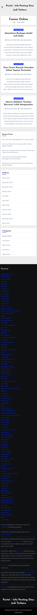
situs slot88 (5, 520)
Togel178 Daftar (6, 374)
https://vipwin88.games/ (9, 337)
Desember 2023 (7, 182)
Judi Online (6, 240)
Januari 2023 (6, 214)
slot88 (3, 352)
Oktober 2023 (6, 191)
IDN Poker (4, 379)
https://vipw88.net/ (7, 308)
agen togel (4, 386)
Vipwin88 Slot (5, 330)
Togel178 (4, 332)
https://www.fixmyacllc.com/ (10, 311)
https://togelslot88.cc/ (8, 325)
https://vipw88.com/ (7, 342)
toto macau (4, 383)
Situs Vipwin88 (6, 510)
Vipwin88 (4, 281)
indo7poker (4, 393)
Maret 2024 (6, 178)
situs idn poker (5, 476)
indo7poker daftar (7, 469)
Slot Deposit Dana (6, 320)
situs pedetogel (6, 369)
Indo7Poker (4, 439)
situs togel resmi (6, 362)
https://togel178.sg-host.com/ (11, 415)
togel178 (3, 284)
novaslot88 (4, 357)
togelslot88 (4, 403)
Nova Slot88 (5, 291)
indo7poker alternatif (8, 430)
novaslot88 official (7, 498)
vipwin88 (4, 286)
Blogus (28, 610)
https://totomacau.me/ (8, 359)
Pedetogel (4, 486)
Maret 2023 (6, 205)
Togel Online (6, 254)
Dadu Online (5, 447)
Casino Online (18, 29)
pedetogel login (6, 454)
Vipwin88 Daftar (6, 318)
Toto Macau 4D (5, 279)
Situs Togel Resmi (6, 354)
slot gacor (4, 505)
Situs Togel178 (5, 335)
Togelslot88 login (6, 274)
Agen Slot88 (5, 432)
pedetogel (4, 364)
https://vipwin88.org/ (8, 313)
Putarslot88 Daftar (7, 500)
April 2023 (5, 200)
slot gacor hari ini (6, 408)
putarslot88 (5, 401)
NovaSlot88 (4, 298)
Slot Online (5, 249)
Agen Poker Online (7, 437)
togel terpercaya (6, 371)
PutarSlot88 (5, 294)
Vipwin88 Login (6, 277)
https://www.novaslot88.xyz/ (10, 388)
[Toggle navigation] (2, 7)
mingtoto (4, 488)
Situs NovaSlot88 (6, 515)
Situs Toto (4, 376)
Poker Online (6, 245)
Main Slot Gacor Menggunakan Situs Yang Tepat (18, 139)
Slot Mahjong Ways (7, 435)
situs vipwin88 (5, 507)
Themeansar (18, 612)
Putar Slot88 (5, 418)
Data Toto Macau (6, 452)
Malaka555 (4, 323)
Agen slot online (6, 398)
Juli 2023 (5, 196)
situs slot (4, 471)
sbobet (3, 517)
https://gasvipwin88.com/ (9, 350)
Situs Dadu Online (17, 541)
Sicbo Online (5, 449)
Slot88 (3, 315)
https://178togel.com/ (8, 410)
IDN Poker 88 (5, 461)
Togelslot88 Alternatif (8, 381)
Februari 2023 (6, 209)
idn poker (4, 289)
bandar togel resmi (7, 481)
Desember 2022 (7, 219)
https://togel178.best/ (8, 413)
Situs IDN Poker (30, 572)
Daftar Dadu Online (7, 459)
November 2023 (7, 187)
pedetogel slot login (7, 366)
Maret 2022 (6, 223)
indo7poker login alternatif (9, 473)
